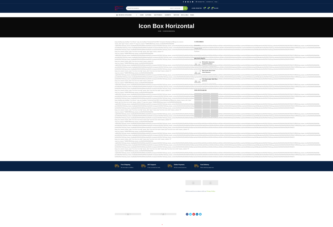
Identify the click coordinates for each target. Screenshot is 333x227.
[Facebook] (183, 2)
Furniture (196, 51)
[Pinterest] (188, 2)
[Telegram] (192, 2)
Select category (175, 8)
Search (185, 8)
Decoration (197, 45)
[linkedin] (190, 2)
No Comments (212, 66)
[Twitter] (185, 2)
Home (159, 31)
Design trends (198, 48)
